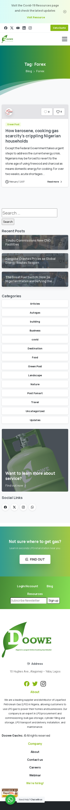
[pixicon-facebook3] (27, 684)
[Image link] (27, 640)
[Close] (65, 11)
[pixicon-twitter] (35, 684)
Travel (35, 402)
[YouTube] (18, 28)
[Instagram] (30, 28)
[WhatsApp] (32, 507)
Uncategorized (35, 411)
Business (35, 330)
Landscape (35, 375)
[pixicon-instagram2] (43, 684)
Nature (35, 384)
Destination (35, 348)
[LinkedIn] (24, 28)
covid (35, 339)
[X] (12, 28)
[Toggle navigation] (64, 39)
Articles (35, 303)
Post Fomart (35, 393)
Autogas (35, 312)
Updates (35, 420)
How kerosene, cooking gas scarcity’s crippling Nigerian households (32, 136)
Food (35, 357)
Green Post (35, 366)
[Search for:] (29, 212)
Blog (29, 71)
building (35, 321)
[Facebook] (6, 28)
